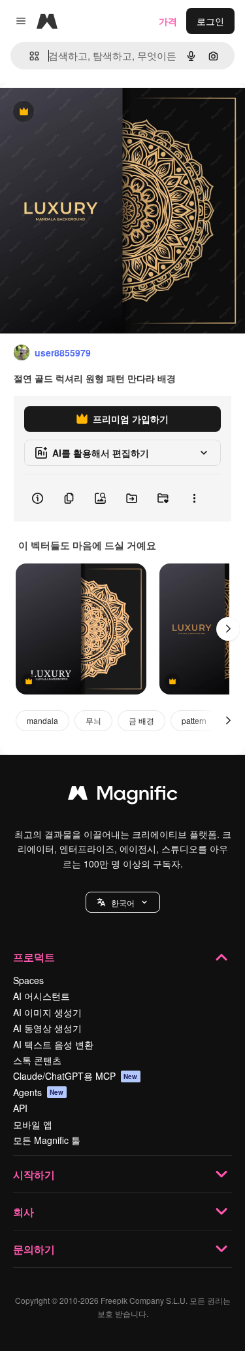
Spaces (28, 980)
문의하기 (34, 1249)
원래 (75, 112)
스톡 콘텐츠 (37, 1060)
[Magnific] (123, 796)
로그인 (210, 21)
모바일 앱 (32, 1124)
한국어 (123, 902)
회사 (23, 1211)
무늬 (93, 720)
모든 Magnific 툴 (46, 1140)
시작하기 (34, 1174)
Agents (38, 1092)
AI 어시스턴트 (41, 995)
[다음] (228, 629)
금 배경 (141, 720)
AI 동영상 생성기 (47, 1028)
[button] (123, 902)
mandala (42, 720)
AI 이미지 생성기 (47, 1012)
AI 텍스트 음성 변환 (53, 1044)
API (20, 1107)
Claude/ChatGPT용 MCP (75, 1075)
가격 (168, 21)
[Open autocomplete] (29, 56)
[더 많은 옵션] (194, 498)
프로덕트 (34, 956)
